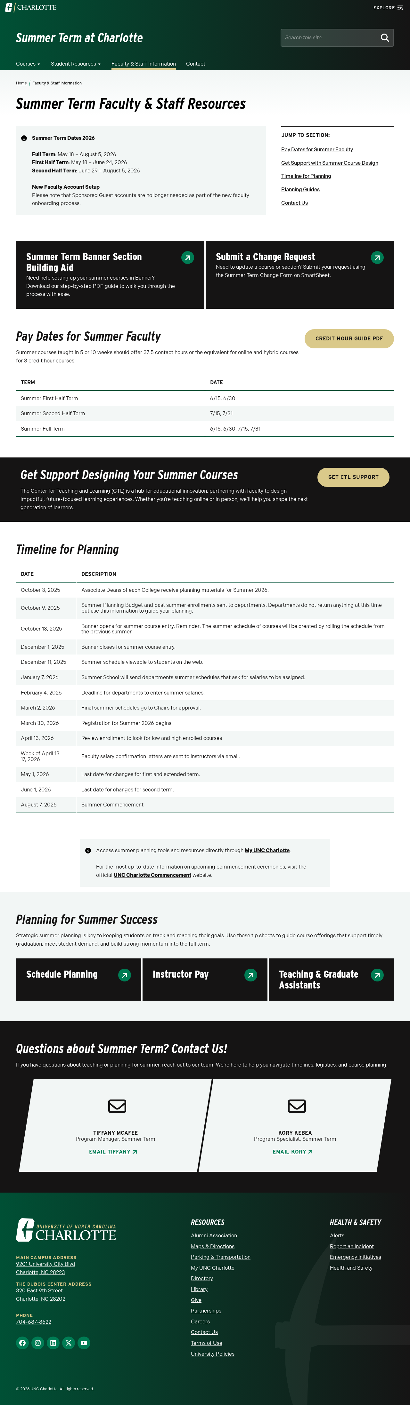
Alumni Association (214, 1236)
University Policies (212, 1354)
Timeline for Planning (306, 176)
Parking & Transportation (220, 1257)
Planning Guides (300, 190)
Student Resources (73, 64)
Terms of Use (206, 1343)
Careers (200, 1322)
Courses (26, 64)
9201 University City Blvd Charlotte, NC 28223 (45, 1268)
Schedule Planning (61, 974)
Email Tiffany (110, 1152)
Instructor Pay (181, 974)
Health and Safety (351, 1268)
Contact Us (294, 203)
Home (21, 83)
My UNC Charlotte (212, 1268)
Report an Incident (352, 1246)
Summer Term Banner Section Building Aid (84, 262)
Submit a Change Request (265, 256)
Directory (202, 1278)
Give (196, 1300)
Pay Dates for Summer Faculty (317, 150)
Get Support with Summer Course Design (329, 163)
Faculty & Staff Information (143, 64)
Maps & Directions (212, 1246)
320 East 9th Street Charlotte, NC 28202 (40, 1295)
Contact (195, 64)
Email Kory (289, 1152)
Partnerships (206, 1311)
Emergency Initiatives (355, 1257)
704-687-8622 (33, 1322)
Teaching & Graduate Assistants (318, 979)
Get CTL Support (353, 477)
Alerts (337, 1236)
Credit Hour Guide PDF (349, 339)
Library (199, 1289)
